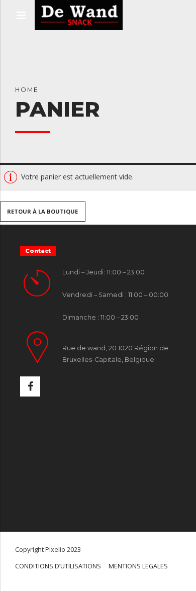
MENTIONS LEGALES (138, 566)
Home (27, 89)
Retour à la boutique (42, 212)
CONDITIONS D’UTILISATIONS (58, 566)
